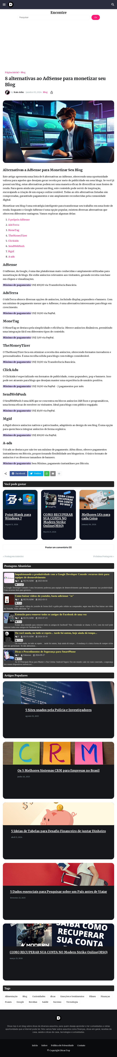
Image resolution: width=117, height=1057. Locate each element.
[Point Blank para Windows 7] (20, 499)
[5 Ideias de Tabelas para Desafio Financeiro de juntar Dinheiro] (58, 813)
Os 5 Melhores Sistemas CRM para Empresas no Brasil (59, 770)
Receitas (33, 1002)
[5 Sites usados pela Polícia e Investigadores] (58, 692)
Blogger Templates (50, 1053)
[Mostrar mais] (59, 473)
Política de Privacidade (62, 1045)
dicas (52, 996)
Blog (23, 72)
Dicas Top (65, 1050)
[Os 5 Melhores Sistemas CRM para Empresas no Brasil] (58, 753)
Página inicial (12, 72)
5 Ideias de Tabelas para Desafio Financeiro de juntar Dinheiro (58, 831)
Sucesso (57, 1002)
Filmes (92, 996)
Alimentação (11, 996)
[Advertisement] (58, 44)
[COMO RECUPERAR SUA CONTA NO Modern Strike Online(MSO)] (58, 499)
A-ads (11, 256)
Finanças (105, 996)
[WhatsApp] (47, 473)
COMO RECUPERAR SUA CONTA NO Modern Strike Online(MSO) (58, 520)
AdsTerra (13, 224)
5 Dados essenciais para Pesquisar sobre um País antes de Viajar (58, 892)
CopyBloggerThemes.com (75, 1053)
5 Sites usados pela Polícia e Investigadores (58, 710)
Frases (8, 1002)
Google (20, 1002)
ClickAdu (13, 240)
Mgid (11, 251)
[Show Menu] (4, 4)
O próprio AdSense (19, 219)
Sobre (44, 1045)
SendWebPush (16, 246)
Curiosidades (38, 996)
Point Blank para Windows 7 (18, 516)
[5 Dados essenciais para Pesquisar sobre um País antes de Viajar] (58, 874)
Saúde (45, 1002)
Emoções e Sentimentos (72, 996)
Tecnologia (72, 1002)
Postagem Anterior (14, 556)
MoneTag (13, 230)
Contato (81, 1045)
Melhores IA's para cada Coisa (96, 516)
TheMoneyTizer (17, 235)
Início (35, 1045)
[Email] (53, 473)
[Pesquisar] (113, 4)
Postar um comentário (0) (58, 547)
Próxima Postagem (102, 556)
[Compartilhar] (50, 92)
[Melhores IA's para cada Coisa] (96, 499)
